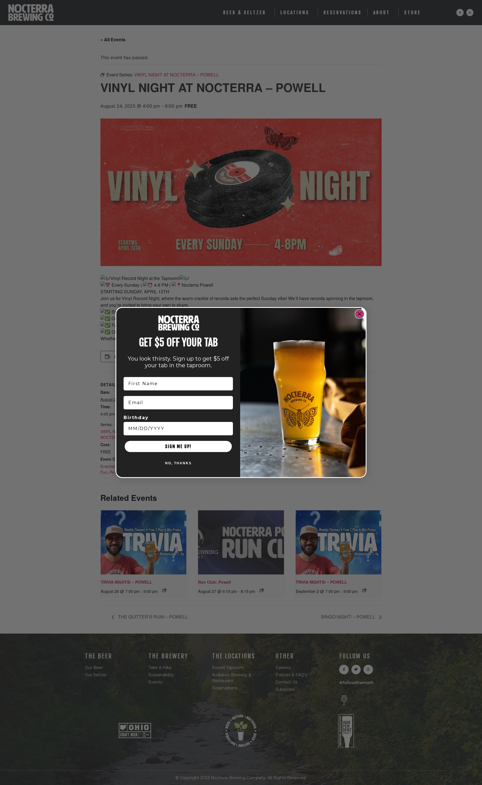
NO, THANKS (178, 463)
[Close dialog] (359, 314)
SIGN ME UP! (178, 446)
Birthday (136, 417)
